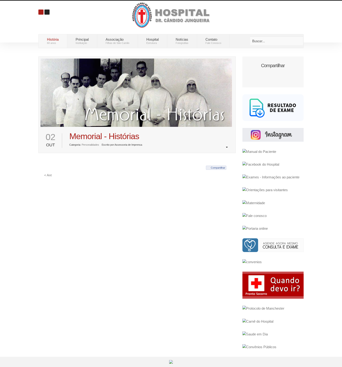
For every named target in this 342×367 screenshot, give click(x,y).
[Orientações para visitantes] (265, 190)
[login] (41, 12)
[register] (47, 12)
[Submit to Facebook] (255, 73)
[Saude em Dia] (255, 334)
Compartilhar (218, 167)
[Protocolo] (263, 308)
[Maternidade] (253, 203)
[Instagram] (273, 134)
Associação (117, 40)
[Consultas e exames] (273, 245)
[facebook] (260, 164)
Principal (82, 40)
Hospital (152, 40)
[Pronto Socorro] (273, 285)
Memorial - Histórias (104, 136)
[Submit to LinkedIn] (281, 73)
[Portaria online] (255, 228)
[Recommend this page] (290, 73)
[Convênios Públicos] (259, 347)
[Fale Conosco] (254, 215)
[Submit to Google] (264, 73)
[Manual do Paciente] (259, 151)
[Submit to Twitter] (273, 73)
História (53, 40)
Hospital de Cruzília (172, 15)
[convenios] (252, 262)
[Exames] (270, 177)
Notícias (182, 40)
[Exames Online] (273, 107)
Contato (213, 40)
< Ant (48, 175)
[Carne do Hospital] (257, 321)
